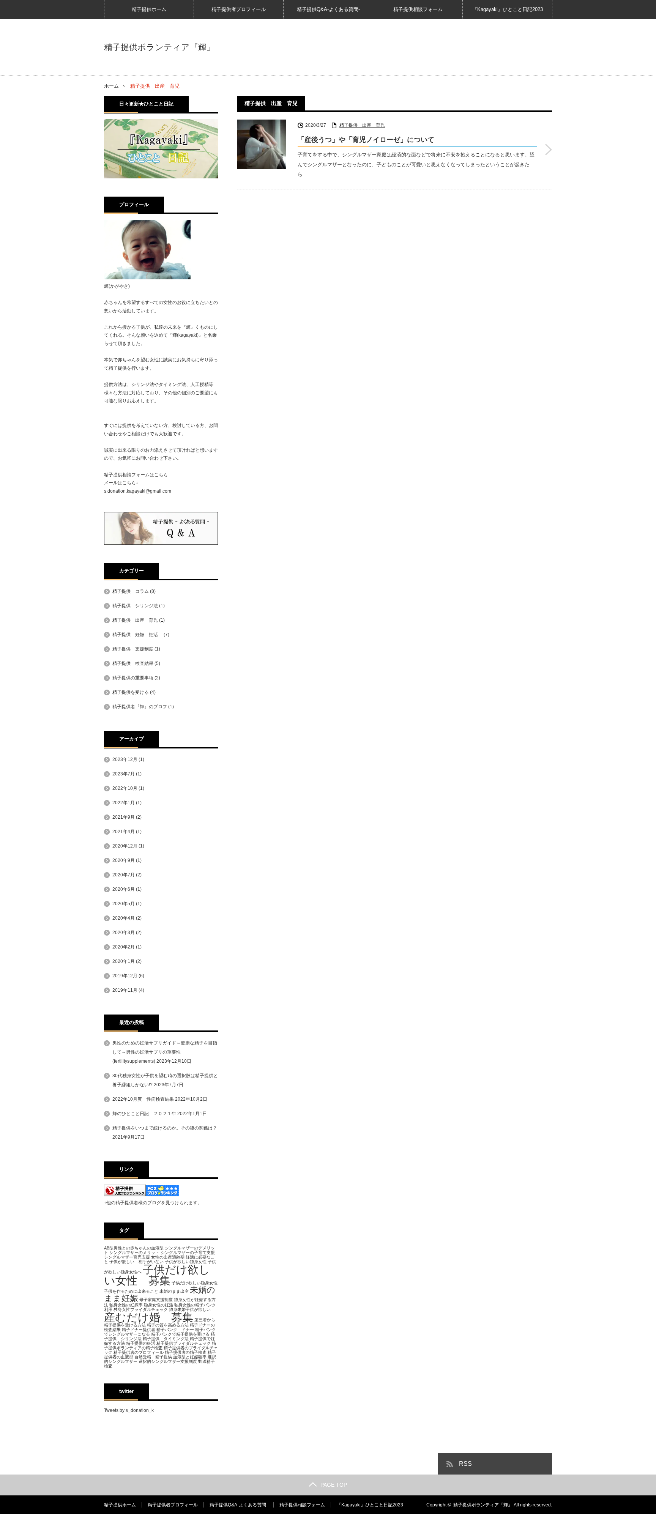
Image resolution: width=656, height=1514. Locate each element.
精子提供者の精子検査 (186, 1352)
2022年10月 (124, 788)
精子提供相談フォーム (418, 9)
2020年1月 (123, 961)
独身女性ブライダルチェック (141, 1309)
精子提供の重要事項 (132, 678)
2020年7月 (123, 875)
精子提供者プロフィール (238, 9)
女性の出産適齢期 (167, 1257)
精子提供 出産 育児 (362, 125)
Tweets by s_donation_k (129, 1410)
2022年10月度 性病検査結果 (143, 1099)
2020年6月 (123, 889)
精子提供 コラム (130, 591)
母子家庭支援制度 (156, 1299)
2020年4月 (123, 918)
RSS (465, 1463)
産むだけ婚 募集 (148, 1317)
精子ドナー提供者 (138, 1329)
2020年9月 (123, 860)
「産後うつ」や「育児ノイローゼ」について (366, 139)
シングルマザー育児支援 (127, 1257)
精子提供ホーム (149, 9)
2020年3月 (123, 932)
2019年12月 (124, 975)
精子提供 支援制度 (132, 649)
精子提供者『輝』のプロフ (139, 706)
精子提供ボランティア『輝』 (159, 47)
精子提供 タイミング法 (166, 1338)
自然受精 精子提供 (153, 1357)
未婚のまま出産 (174, 1291)
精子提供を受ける (130, 692)
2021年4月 (123, 831)
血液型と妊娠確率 (190, 1357)
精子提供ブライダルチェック (183, 1343)
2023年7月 (123, 774)
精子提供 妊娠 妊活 (137, 634)
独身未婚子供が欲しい (190, 1309)
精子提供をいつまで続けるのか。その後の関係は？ (164, 1128)
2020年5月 (123, 903)
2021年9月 (123, 817)
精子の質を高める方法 (168, 1325)
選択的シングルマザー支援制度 (168, 1361)
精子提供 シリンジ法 (135, 605)
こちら (161, 474)
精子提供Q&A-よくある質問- (328, 9)
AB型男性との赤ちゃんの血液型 (134, 1248)
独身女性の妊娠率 (126, 1305)
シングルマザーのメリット (134, 1252)
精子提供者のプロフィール (139, 1352)
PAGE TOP (333, 1485)
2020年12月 (124, 846)
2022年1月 (123, 802)
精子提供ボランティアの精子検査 (160, 1345)
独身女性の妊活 (158, 1305)
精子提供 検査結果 (132, 663)
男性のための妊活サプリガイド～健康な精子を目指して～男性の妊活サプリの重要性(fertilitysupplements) (164, 1052)
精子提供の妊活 (140, 1343)
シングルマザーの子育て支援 (188, 1252)
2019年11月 (124, 990)
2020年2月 (123, 947)
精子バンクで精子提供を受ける (180, 1334)
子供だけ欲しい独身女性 (195, 1283)
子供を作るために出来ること (131, 1291)
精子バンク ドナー (175, 1329)
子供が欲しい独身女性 (186, 1261)
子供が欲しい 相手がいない (136, 1261)
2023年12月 (124, 759)
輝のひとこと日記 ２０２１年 (144, 1113)
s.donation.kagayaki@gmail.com (137, 491)
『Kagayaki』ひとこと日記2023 (507, 9)
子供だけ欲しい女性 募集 (157, 1275)
